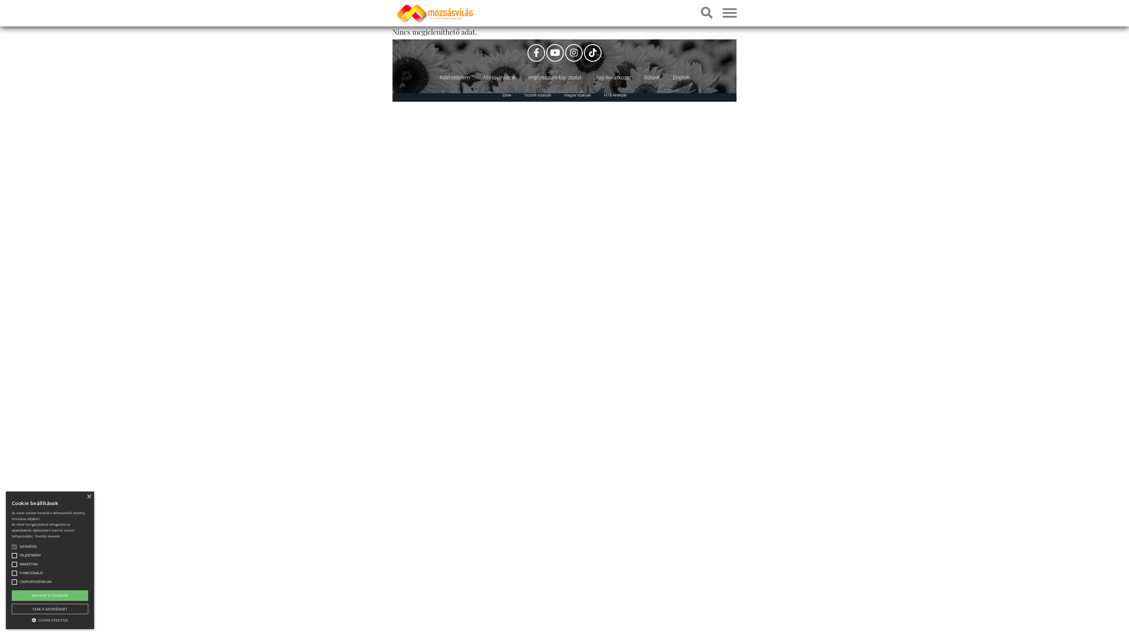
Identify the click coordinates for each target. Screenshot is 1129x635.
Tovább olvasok (47, 536)
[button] (50, 619)
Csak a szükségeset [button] (50, 609)
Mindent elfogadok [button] (50, 595)
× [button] (89, 496)
